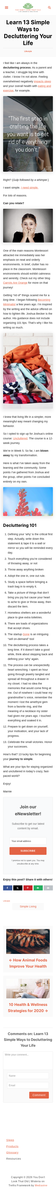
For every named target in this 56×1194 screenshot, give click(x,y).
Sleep (10, 1140)
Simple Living (28, 906)
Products (12, 1146)
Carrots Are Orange (15, 282)
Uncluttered (20, 438)
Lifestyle (28, 51)
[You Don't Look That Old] (28, 7)
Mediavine (41, 1185)
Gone (26, 634)
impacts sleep (42, 81)
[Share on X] (17, 887)
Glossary (12, 1152)
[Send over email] (38, 887)
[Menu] (6, 7)
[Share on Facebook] (7, 887)
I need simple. (29, 187)
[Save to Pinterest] (28, 887)
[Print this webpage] (48, 887)
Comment (39, 1095)
